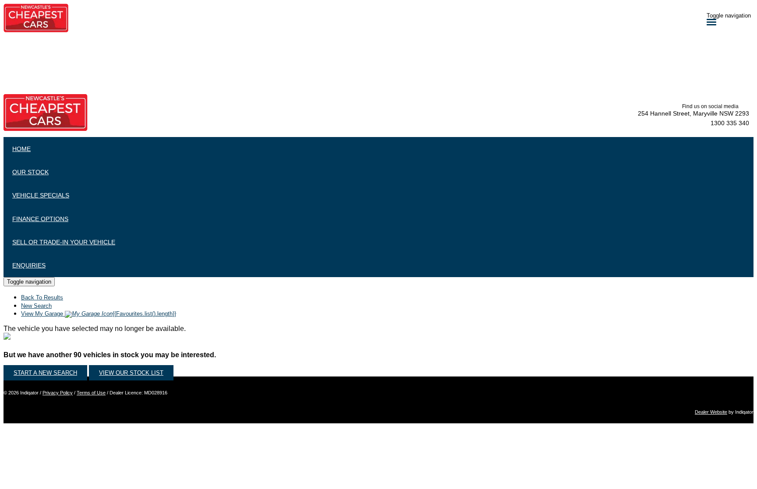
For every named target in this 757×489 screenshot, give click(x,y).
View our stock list (131, 372)
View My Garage (98, 313)
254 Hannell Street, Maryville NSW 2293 (693, 113)
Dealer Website (711, 412)
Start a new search (45, 372)
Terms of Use (91, 392)
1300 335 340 (730, 123)
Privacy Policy (57, 392)
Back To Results (42, 297)
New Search (36, 306)
